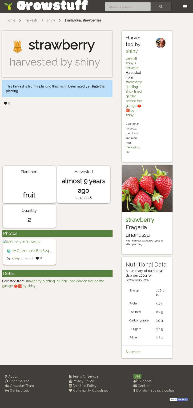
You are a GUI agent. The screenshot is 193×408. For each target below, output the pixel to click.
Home (10, 20)
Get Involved (19, 390)
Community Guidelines (90, 390)
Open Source (18, 381)
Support (144, 381)
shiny (51, 20)
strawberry (140, 219)
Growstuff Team (21, 386)
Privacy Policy (83, 381)
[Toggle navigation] (185, 6)
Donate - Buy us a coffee (154, 390)
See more (133, 352)
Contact (143, 386)
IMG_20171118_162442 (33, 251)
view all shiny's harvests (132, 63)
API (137, 376)
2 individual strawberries (82, 20)
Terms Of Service (85, 376)
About (12, 376)
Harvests (31, 20)
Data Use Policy (84, 386)
